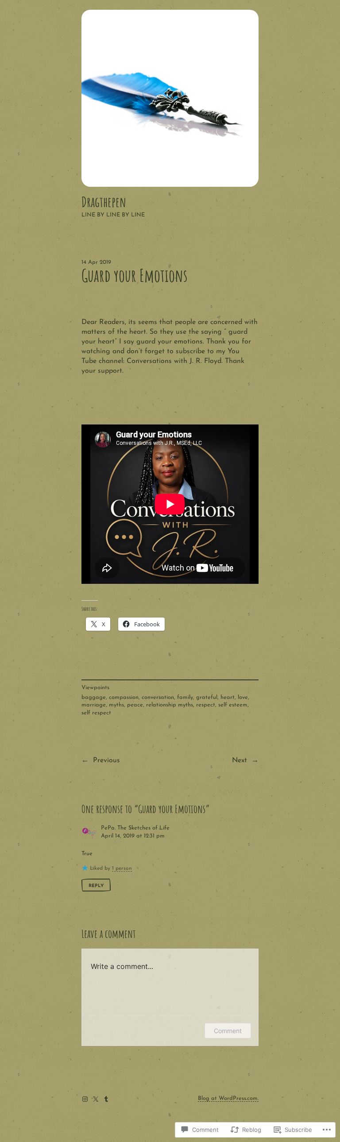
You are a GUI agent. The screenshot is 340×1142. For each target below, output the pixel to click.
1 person (122, 868)
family (185, 697)
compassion (124, 697)
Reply (96, 886)
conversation (158, 697)
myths (116, 705)
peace (135, 705)
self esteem (232, 705)
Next (239, 760)
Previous (106, 760)
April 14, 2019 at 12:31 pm (133, 836)
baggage (93, 697)
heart (227, 697)
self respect (96, 713)
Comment (228, 1030)
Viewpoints (95, 688)
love (243, 697)
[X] (95, 1099)
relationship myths (169, 705)
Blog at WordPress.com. (228, 1098)
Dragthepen (103, 202)
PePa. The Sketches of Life (135, 828)
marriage (93, 705)
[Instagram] (85, 1099)
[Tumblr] (106, 1099)
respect (205, 705)
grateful (206, 697)
